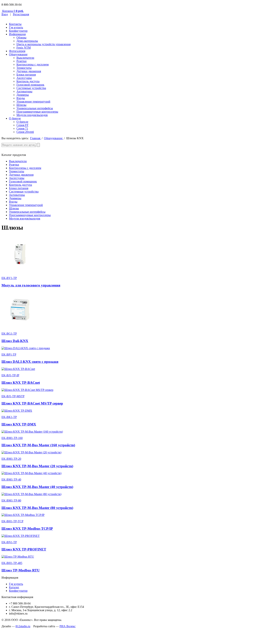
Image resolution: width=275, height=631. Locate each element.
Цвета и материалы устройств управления (43, 44)
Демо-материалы (27, 40)
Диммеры (22, 94)
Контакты (15, 24)
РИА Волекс (67, 626)
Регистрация (21, 14)
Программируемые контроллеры (37, 111)
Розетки (21, 61)
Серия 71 (22, 128)
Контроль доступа (27, 81)
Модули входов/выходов (32, 115)
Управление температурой (33, 101)
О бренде (15, 118)
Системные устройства (31, 88)
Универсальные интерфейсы (34, 108)
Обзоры (21, 37)
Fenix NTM (23, 47)
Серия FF (22, 125)
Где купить (16, 27)
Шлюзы (21, 104)
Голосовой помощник (30, 84)
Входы (20, 98)
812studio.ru (23, 626)
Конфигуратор (18, 30)
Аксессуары (24, 78)
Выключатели (25, 57)
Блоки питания (26, 74)
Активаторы (24, 91)
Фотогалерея (17, 51)
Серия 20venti (25, 131)
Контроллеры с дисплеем (32, 64)
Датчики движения (28, 71)
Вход (4, 14)
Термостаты (24, 67)
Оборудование (18, 54)
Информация (17, 34)
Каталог (14, 587)
